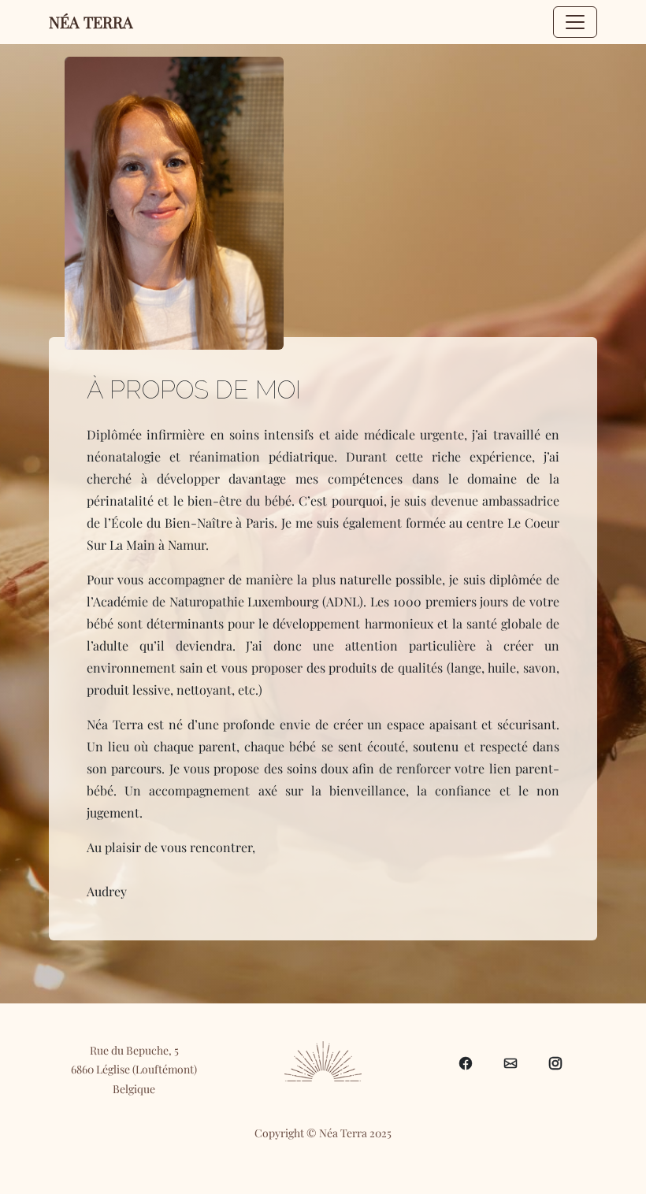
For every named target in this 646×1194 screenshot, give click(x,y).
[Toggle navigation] (575, 22)
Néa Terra (91, 21)
